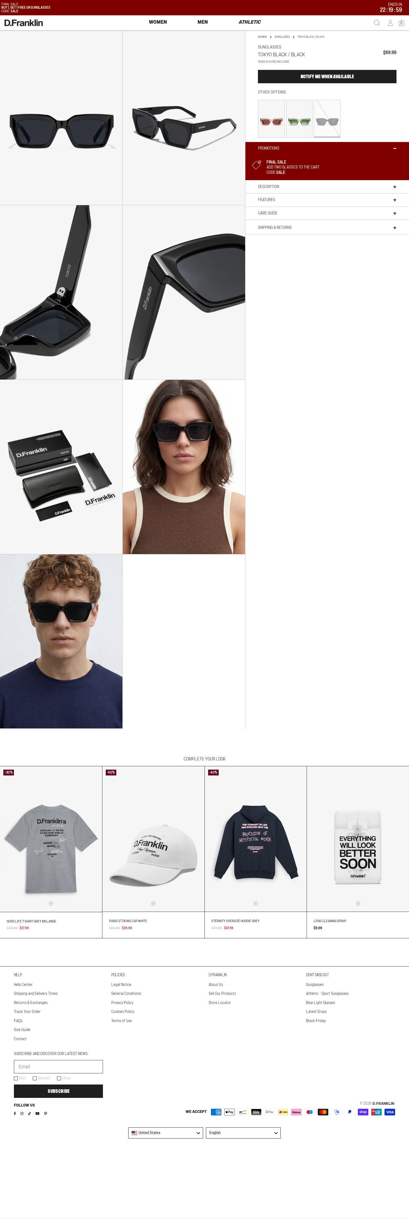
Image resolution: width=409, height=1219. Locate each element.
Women (44, 1078)
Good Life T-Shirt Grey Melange (31, 921)
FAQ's (18, 1021)
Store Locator (220, 1003)
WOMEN (262, 37)
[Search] (377, 22)
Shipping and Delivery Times (36, 994)
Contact (20, 1039)
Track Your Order (27, 1012)
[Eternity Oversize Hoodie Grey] (256, 839)
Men (22, 1078)
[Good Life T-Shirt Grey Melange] (51, 839)
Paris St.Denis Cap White (128, 921)
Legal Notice (121, 985)
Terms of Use (121, 1021)
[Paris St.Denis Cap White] (153, 839)
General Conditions (126, 994)
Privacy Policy (122, 1003)
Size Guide (22, 1030)
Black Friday (316, 1021)
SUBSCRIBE (59, 1091)
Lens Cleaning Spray (330, 921)
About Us (216, 985)
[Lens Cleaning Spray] (358, 839)
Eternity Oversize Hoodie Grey (235, 921)
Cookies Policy (122, 1012)
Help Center (23, 985)
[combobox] (165, 1133)
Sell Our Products (222, 994)
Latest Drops (316, 1012)
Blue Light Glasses (320, 1003)
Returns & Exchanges (31, 1003)
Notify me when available (327, 76)
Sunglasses (282, 37)
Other (66, 1078)
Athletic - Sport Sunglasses (327, 994)
